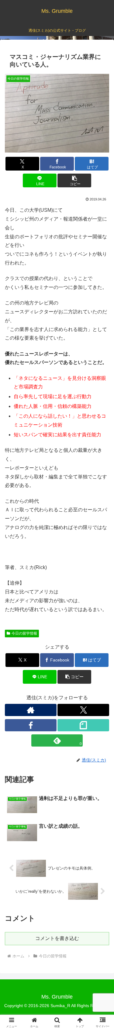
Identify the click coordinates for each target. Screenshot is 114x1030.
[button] (74, 180)
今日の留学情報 (24, 633)
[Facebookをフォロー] (31, 725)
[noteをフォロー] (83, 725)
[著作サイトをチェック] (31, 710)
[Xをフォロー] (83, 710)
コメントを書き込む (57, 938)
